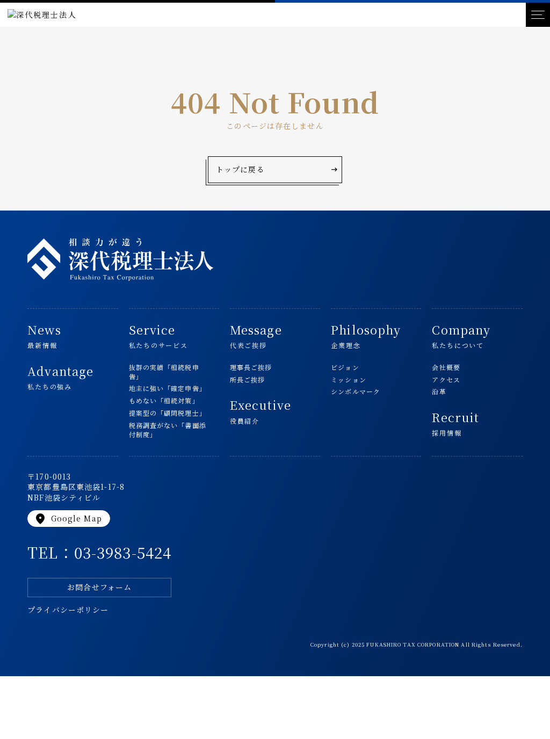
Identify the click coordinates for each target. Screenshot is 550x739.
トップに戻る (277, 170)
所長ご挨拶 (247, 379)
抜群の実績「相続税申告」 (164, 372)
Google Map (68, 518)
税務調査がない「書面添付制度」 (167, 430)
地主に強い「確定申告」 (167, 388)
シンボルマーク (355, 391)
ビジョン (345, 367)
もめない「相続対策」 (164, 400)
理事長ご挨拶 (251, 367)
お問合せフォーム (99, 587)
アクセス (446, 379)
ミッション (348, 379)
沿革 (439, 391)
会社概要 (446, 367)
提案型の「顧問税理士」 (167, 413)
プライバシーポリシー (67, 610)
